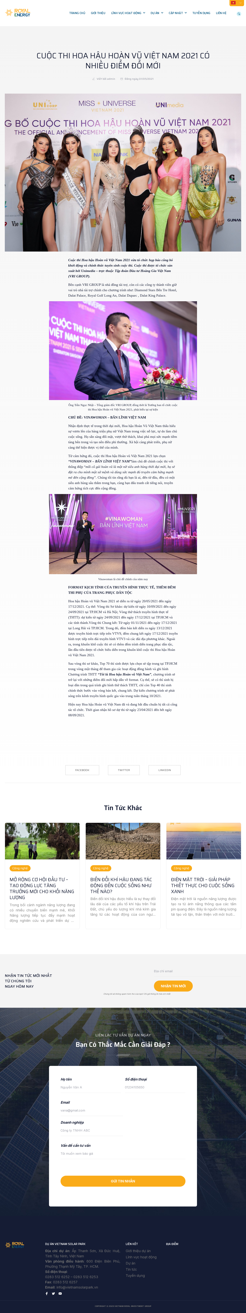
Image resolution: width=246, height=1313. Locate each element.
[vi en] (237, 2)
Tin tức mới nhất (183, 21)
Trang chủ (77, 13)
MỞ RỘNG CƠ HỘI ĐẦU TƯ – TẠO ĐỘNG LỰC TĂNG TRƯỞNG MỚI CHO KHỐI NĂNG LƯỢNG (42, 888)
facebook (82, 770)
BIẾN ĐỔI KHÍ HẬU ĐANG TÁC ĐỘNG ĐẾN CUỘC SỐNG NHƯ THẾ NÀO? (121, 885)
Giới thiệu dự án (138, 1251)
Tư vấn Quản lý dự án (128, 29)
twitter (124, 770)
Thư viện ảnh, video (185, 29)
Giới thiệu (98, 13)
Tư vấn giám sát (125, 37)
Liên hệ (221, 13)
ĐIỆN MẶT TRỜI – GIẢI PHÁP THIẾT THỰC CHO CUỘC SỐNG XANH (202, 885)
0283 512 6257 (65, 1282)
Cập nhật (176, 13)
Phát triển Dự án (125, 21)
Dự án (155, 13)
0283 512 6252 (57, 1277)
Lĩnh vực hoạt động (126, 13)
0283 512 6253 (85, 1277)
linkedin (164, 770)
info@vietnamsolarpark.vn (77, 1287)
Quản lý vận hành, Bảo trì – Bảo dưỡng (129, 47)
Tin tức (131, 1269)
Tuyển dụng (201, 13)
